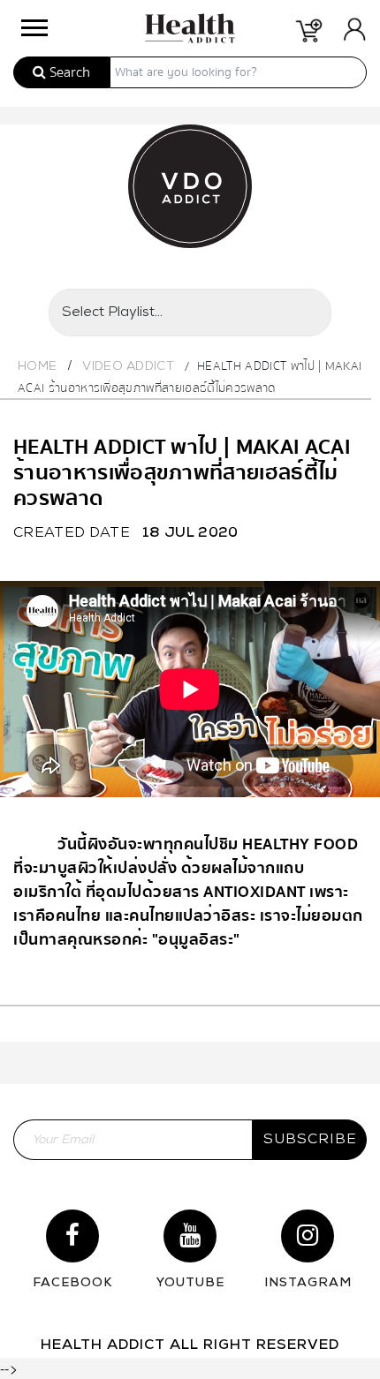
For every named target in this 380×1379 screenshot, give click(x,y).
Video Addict (128, 366)
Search (68, 72)
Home (37, 366)
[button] (32, 23)
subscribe (310, 1140)
